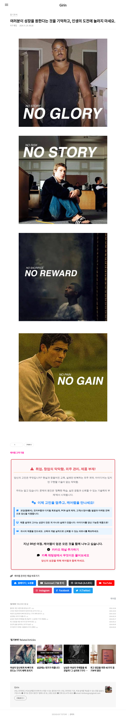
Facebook (64, 590)
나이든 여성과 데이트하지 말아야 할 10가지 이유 (25, 611)
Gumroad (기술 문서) (54, 583)
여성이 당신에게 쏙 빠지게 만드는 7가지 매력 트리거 (26, 614)
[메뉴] (6, 4)
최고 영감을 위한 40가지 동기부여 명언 (22, 622)
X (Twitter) (84, 590)
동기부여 (13, 604)
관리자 (72, 714)
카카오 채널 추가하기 (65, 549)
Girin (63, 5)
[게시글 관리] (20, 445)
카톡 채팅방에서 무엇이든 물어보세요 (65, 555)
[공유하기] (17, 445)
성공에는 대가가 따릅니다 (18, 616)
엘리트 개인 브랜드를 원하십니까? (20, 608)
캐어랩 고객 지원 (17, 452)
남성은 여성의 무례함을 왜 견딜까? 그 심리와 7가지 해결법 (28, 619)
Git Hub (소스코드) (83, 583)
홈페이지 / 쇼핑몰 (25, 583)
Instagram (44, 590)
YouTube (107, 583)
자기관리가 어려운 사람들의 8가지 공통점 (22, 627)
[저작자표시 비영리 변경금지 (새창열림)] (37, 445)
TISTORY (64, 714)
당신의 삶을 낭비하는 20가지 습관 (20, 624)
